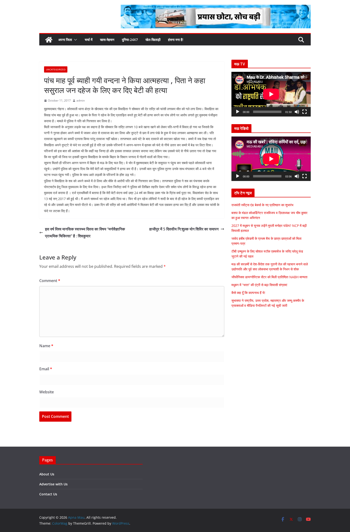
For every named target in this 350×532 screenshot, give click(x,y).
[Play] (237, 111)
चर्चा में (88, 39)
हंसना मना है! (175, 39)
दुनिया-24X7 (130, 39)
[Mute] (297, 111)
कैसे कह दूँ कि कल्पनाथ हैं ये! (248, 292)
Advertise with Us (53, 484)
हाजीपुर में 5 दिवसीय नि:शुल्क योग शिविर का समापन (184, 229)
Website (46, 392)
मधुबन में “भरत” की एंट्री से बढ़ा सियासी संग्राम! (259, 285)
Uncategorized (55, 69)
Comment (49, 280)
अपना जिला (65, 39)
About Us (46, 474)
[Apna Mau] (49, 39)
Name (46, 345)
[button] (74, 39)
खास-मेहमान (107, 39)
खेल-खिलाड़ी (152, 39)
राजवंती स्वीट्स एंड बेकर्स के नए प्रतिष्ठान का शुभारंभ (262, 205)
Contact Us (48, 494)
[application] (271, 94)
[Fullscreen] (304, 111)
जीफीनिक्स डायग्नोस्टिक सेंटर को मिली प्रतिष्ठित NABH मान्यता (269, 277)
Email (45, 368)
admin (80, 100)
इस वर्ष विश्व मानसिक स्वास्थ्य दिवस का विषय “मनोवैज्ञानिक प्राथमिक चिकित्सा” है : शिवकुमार (85, 232)
